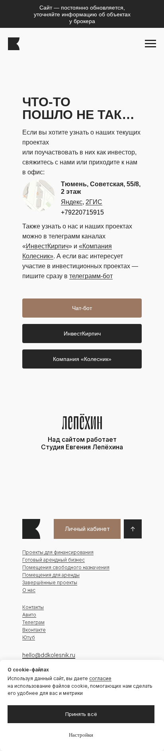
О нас (28, 590)
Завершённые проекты (49, 582)
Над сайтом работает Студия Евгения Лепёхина (82, 443)
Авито (29, 615)
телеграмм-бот (91, 276)
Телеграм (33, 622)
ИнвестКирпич (47, 246)
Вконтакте (34, 630)
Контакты (33, 607)
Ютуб (28, 637)
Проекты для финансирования (58, 552)
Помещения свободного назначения (65, 567)
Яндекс (71, 202)
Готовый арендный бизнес (53, 560)
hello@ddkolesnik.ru (48, 655)
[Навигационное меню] (150, 44)
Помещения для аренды (51, 575)
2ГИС (94, 202)
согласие (100, 678)
